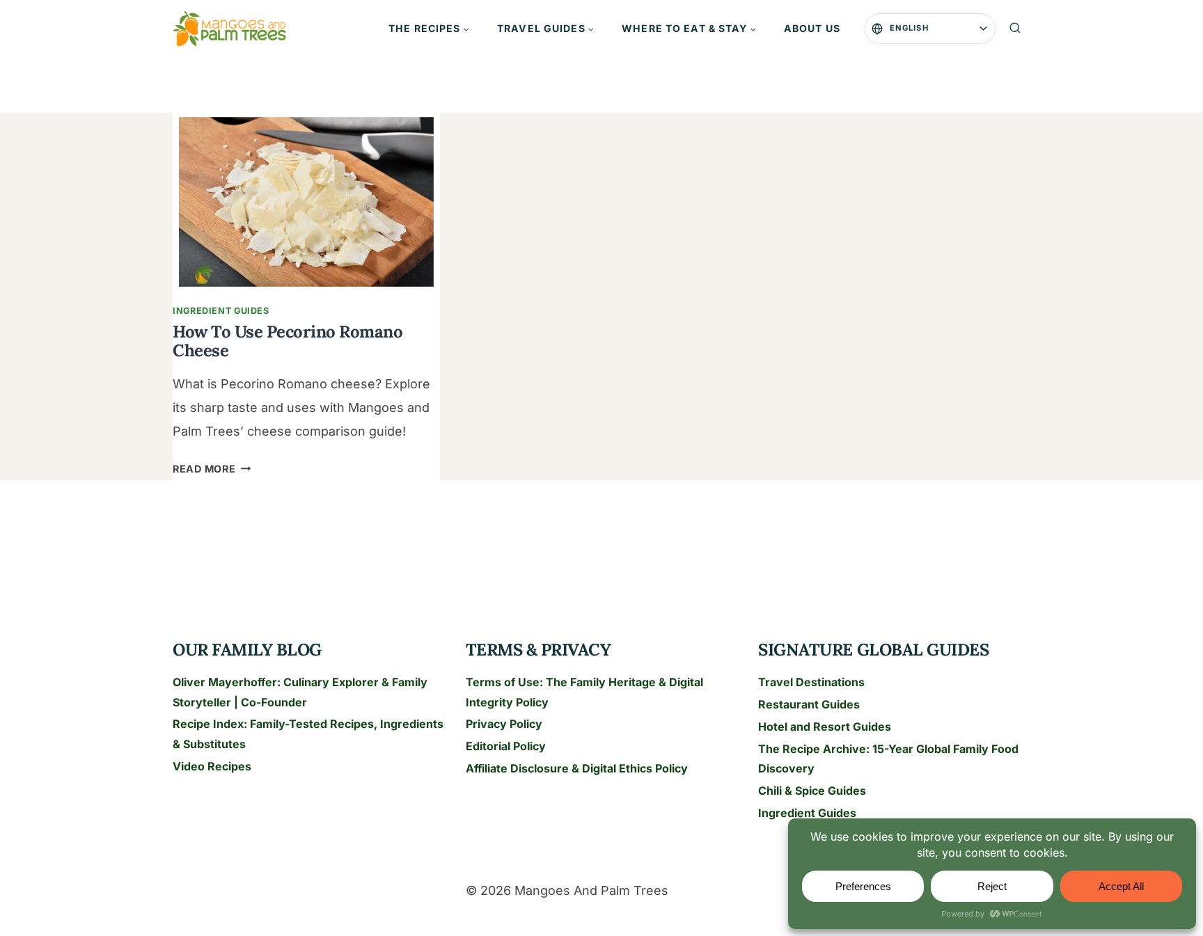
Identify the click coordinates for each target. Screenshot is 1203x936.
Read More (212, 469)
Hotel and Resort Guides (824, 726)
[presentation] (306, 202)
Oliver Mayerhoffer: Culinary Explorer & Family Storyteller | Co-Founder (300, 692)
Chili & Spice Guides (812, 791)
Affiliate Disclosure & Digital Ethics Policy (577, 768)
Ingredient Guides (221, 311)
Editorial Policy (506, 746)
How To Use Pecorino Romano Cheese (288, 340)
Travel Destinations (811, 682)
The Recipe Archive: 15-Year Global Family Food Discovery (888, 759)
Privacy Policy (504, 724)
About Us (812, 28)
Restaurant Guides (809, 704)
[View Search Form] (1015, 28)
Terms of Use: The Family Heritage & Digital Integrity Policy (584, 692)
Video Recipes (212, 766)
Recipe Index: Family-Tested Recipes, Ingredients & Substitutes (308, 734)
